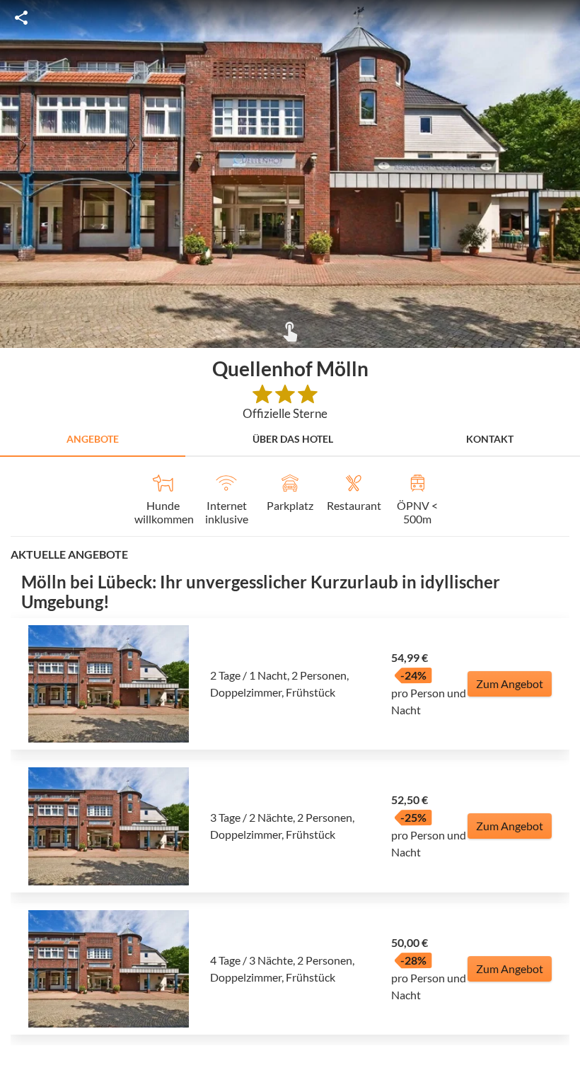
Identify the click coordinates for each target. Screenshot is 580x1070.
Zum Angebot (509, 683)
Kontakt (490, 439)
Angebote (92, 439)
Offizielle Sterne (285, 413)
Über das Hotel (293, 439)
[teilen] (21, 18)
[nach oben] (564, 535)
